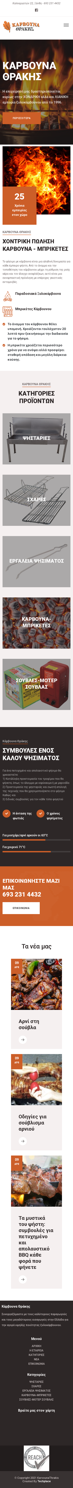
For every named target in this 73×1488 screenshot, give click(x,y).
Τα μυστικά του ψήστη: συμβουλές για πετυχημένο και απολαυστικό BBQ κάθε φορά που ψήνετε (36, 1242)
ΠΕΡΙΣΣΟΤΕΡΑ (22, 122)
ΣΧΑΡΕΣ (36, 1386)
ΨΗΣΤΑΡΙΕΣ (36, 1381)
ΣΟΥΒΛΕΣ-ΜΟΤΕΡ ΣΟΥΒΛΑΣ (36, 1399)
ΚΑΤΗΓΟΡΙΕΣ (36, 1355)
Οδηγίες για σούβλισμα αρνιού (33, 1123)
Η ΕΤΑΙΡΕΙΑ (36, 1350)
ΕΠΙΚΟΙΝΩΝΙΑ (21, 908)
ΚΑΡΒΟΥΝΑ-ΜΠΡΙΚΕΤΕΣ (36, 1395)
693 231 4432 (22, 894)
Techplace (44, 1481)
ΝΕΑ (36, 1359)
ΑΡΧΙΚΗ (36, 1346)
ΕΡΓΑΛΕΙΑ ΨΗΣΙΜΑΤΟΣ (36, 1390)
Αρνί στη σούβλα (29, 1024)
